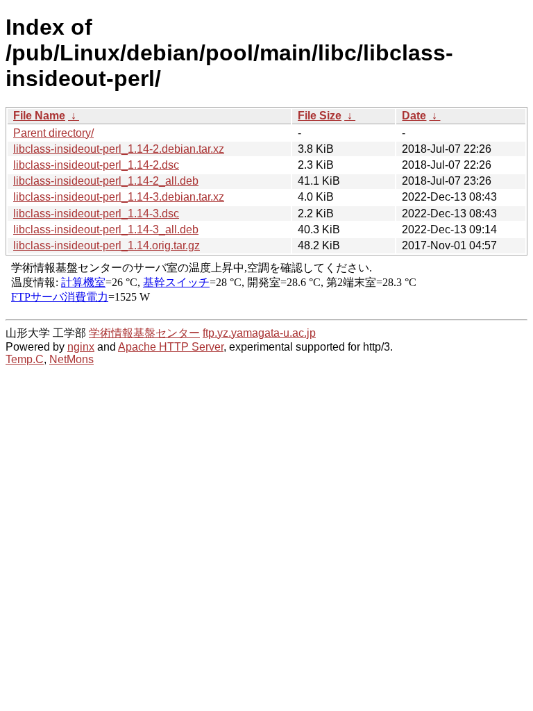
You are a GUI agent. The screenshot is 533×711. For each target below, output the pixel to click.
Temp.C (25, 359)
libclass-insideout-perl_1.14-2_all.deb (105, 181)
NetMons (71, 359)
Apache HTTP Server (170, 347)
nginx (80, 347)
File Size (319, 116)
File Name (39, 116)
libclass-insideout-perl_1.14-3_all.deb (105, 229)
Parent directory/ (53, 133)
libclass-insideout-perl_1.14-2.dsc (96, 165)
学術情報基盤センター (144, 333)
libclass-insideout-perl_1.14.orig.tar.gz (106, 245)
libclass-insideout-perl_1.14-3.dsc (96, 213)
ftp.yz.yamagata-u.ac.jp (259, 333)
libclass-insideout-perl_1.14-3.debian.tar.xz (118, 197)
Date (414, 116)
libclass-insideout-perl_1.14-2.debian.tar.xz (118, 149)
